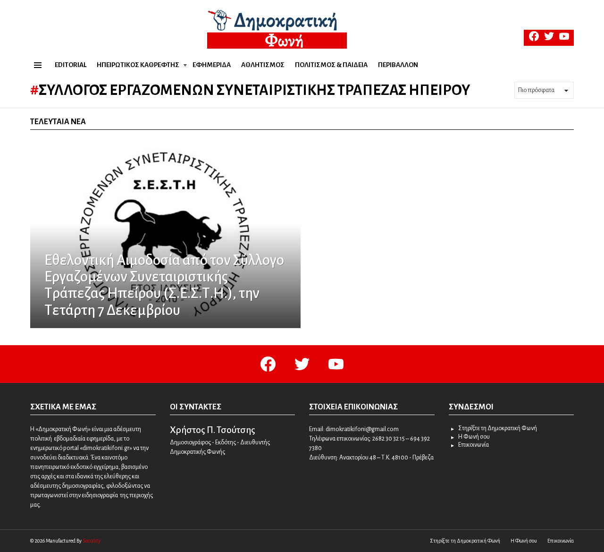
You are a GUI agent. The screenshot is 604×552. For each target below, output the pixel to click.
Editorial (70, 64)
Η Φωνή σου (474, 436)
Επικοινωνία (473, 445)
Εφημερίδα (212, 64)
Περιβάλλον (398, 64)
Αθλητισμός (263, 64)
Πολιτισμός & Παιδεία (331, 64)
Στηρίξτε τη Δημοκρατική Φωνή (497, 428)
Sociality (92, 541)
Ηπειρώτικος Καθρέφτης (138, 64)
